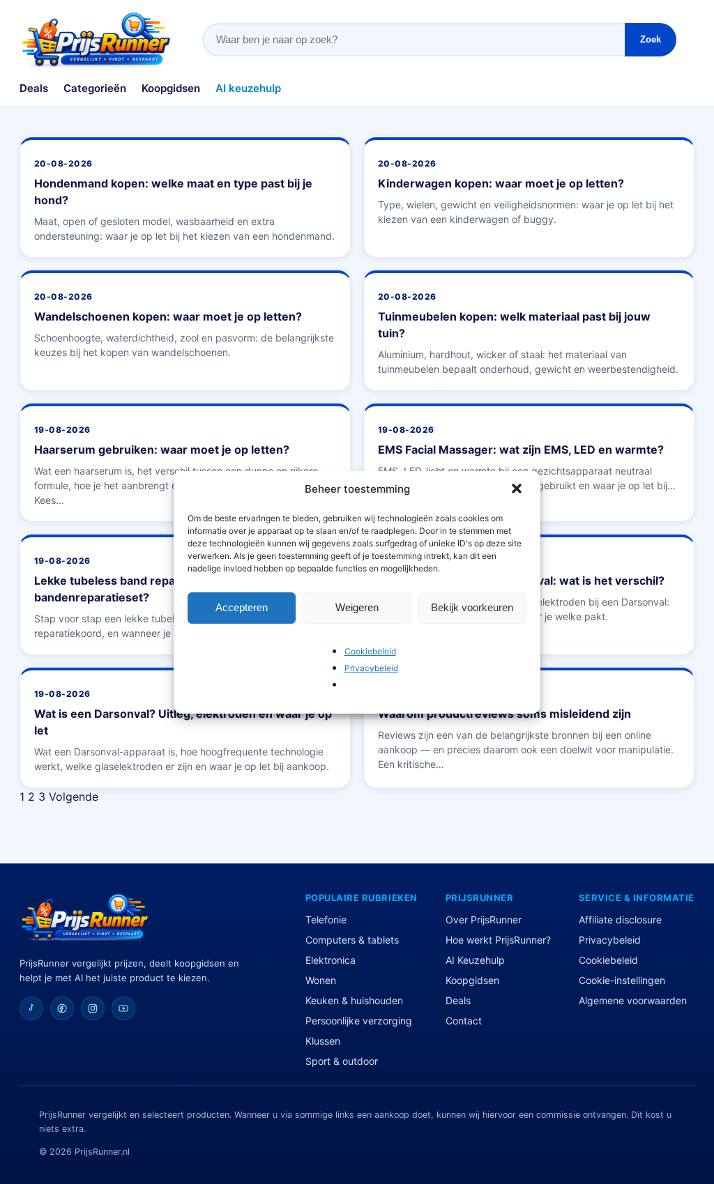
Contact (464, 1021)
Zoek (650, 39)
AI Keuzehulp (475, 960)
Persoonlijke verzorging (358, 1021)
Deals (34, 88)
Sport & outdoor (341, 1061)
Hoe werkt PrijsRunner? (498, 940)
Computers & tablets (352, 940)
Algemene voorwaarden (633, 1000)
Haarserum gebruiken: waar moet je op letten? (161, 449)
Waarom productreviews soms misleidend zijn (504, 714)
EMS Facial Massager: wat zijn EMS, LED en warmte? (521, 449)
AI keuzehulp (248, 88)
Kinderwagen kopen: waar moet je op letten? (501, 183)
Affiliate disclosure (620, 919)
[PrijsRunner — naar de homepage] (96, 40)
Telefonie (326, 919)
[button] (518, 490)
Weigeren (357, 607)
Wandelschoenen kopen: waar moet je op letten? (168, 316)
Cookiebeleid (370, 651)
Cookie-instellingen (622, 980)
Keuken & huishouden (354, 1000)
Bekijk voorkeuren (472, 607)
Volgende (73, 797)
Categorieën (94, 88)
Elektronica (330, 960)
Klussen (322, 1041)
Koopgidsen (171, 88)
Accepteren (241, 607)
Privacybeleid (371, 668)
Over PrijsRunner (484, 919)
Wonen (320, 980)
